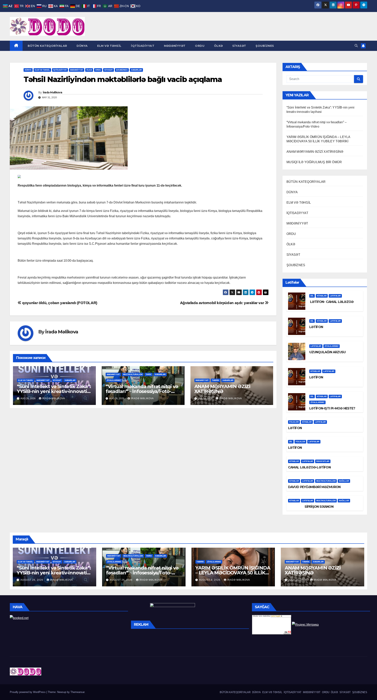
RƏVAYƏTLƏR (322, 461)
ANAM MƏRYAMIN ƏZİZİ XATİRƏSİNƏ (222, 389)
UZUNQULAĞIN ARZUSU (327, 352)
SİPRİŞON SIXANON (310, 507)
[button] (356, 45)
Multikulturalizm (132, 374)
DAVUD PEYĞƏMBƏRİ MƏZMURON (314, 487)
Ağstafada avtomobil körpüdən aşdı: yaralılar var (222, 303)
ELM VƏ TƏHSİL (109, 46)
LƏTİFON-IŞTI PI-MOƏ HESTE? (332, 408)
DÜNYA (82, 46)
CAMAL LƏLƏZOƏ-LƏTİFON (309, 467)
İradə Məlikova (52, 92)
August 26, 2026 (32, 580)
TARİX (148, 374)
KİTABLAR (322, 296)
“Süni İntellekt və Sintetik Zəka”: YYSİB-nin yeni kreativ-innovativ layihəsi (54, 391)
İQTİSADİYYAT (142, 46)
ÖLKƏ (218, 46)
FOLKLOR (294, 422)
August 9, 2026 (210, 580)
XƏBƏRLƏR (136, 70)
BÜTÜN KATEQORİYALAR (47, 46)
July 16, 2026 (297, 580)
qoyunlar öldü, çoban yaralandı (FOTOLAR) (59, 303)
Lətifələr (335, 296)
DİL (312, 296)
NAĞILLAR (344, 481)
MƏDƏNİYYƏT (174, 46)
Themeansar (77, 692)
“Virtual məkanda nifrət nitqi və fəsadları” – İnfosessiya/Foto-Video (142, 391)
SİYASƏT (239, 46)
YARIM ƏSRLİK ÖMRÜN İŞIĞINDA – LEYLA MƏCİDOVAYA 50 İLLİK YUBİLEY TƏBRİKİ (232, 572)
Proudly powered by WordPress (28, 692)
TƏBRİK (215, 380)
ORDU (199, 46)
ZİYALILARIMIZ (114, 380)
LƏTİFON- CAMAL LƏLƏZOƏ (331, 302)
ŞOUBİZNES (264, 46)
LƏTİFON (316, 327)
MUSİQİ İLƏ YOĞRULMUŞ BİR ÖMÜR (314, 162)
